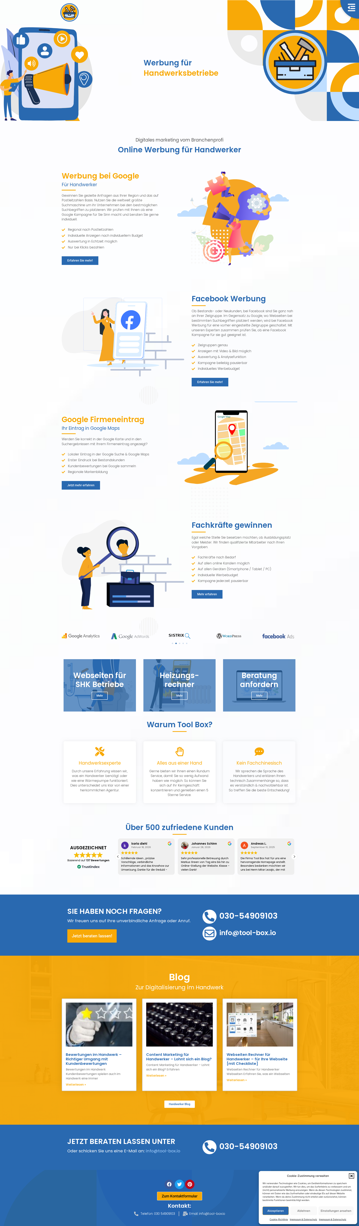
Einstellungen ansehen (336, 1211)
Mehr (99, 695)
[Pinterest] (189, 1184)
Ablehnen (303, 1211)
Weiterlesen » (76, 1084)
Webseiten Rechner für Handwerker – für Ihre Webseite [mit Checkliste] (257, 1059)
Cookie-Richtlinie (279, 1219)
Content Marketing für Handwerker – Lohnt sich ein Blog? (179, 1057)
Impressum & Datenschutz (303, 1219)
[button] (351, 1176)
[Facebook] (169, 1184)
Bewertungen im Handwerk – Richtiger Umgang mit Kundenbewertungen (94, 1059)
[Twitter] (179, 1184)
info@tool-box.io (163, 1151)
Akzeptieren (275, 1211)
